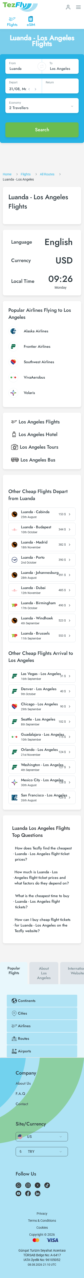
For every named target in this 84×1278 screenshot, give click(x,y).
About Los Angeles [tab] (44, 973)
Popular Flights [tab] (13, 971)
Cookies (42, 1227)
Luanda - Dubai (33, 588)
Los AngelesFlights (39, 421)
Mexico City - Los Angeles (42, 780)
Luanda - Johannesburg (40, 572)
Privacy (42, 1213)
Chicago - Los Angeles (39, 704)
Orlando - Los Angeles (39, 749)
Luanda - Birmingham (38, 603)
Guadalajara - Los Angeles (42, 734)
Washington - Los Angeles (42, 765)
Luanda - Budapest (36, 527)
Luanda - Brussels (35, 633)
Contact (22, 1104)
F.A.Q (20, 1093)
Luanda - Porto (33, 557)
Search (42, 129)
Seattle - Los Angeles (38, 719)
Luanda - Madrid (34, 542)
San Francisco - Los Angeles (44, 795)
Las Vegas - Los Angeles (41, 673)
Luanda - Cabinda (35, 512)
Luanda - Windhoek (37, 618)
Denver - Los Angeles (38, 689)
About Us (23, 1083)
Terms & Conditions (42, 1220)
